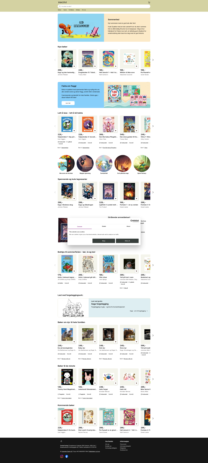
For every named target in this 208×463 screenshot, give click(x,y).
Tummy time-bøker (66, 398)
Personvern (123, 444)
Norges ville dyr (66, 358)
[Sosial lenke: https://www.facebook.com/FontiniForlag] (66, 456)
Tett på (126, 288)
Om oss (84, 10)
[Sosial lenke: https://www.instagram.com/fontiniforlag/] (61, 456)
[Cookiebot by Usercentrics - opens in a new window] (132, 221)
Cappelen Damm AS (67, 451)
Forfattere (71, 10)
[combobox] (104, 6)
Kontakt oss (108, 446)
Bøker (59, 10)
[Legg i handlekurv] (74, 66)
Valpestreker (64, 147)
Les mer (68, 103)
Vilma (145, 147)
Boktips (78, 10)
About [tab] (128, 226)
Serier (65, 10)
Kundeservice (124, 450)
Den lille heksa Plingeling (109, 147)
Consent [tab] (79, 226)
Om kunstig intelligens (111, 448)
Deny (103, 241)
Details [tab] (104, 226)
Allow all (127, 241)
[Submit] (60, 6)
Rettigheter (123, 448)
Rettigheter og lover (94, 451)
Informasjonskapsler (125, 446)
